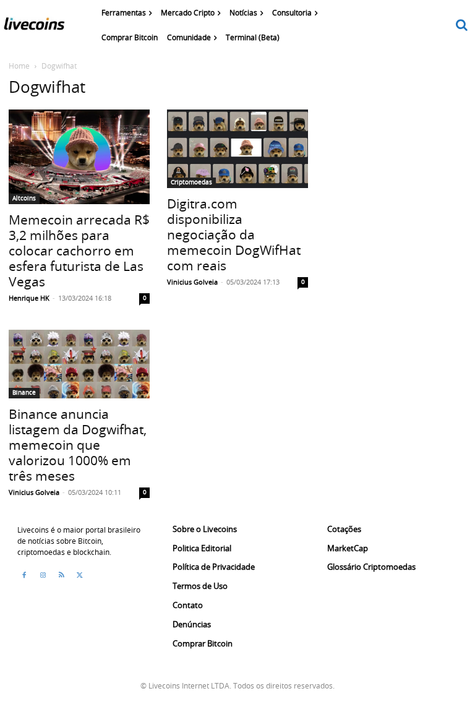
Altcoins (24, 198)
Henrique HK (29, 298)
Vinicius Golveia (192, 281)
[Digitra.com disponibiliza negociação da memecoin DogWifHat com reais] (237, 148)
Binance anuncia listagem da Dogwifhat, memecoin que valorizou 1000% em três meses (78, 444)
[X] (80, 575)
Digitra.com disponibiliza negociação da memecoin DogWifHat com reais (234, 234)
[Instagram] (42, 575)
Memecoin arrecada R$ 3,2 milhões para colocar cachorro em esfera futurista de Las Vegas (79, 250)
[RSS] (61, 575)
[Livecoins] (34, 26)
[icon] (462, 26)
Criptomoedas (191, 182)
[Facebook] (24, 575)
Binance (24, 392)
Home (19, 66)
